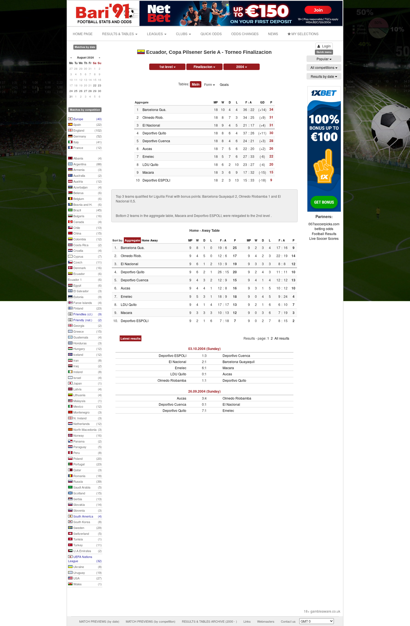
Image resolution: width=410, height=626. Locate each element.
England (87, 130)
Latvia (87, 389)
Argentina (87, 164)
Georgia (87, 325)
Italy (87, 142)
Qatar (87, 470)
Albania (87, 158)
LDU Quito (150, 164)
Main (195, 84)
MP (216, 102)
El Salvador (87, 291)
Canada (87, 221)
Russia (87, 481)
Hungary (87, 348)
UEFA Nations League (85, 558)
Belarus (87, 192)
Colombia (87, 239)
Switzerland (87, 533)
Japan (87, 383)
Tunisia (87, 539)
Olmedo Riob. (153, 117)
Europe (87, 119)
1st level (166, 66)
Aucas (147, 148)
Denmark (87, 267)
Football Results (324, 233)
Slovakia (87, 504)
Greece (87, 331)
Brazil (87, 210)
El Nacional (151, 125)
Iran (87, 360)
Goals (224, 84)
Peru (87, 452)
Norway (87, 435)
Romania (87, 475)
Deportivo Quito (154, 132)
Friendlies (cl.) (87, 314)
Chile (87, 227)
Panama (87, 441)
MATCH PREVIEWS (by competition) (150, 621)
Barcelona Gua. (154, 109)
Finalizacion (203, 66)
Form (208, 84)
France (87, 147)
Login (326, 45)
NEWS (273, 33)
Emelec (148, 156)
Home (145, 240)
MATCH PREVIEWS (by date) (99, 621)
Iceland (87, 354)
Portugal (87, 464)
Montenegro (87, 412)
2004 (240, 66)
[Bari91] (103, 12)
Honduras (87, 343)
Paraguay (87, 446)
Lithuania (87, 395)
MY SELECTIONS (305, 33)
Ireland (87, 371)
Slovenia (87, 510)
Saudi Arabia (87, 487)
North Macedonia (87, 429)
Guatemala (87, 337)
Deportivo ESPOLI (156, 180)
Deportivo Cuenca (156, 140)
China (87, 233)
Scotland (87, 493)
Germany (87, 136)
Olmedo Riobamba (172, 380)
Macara (148, 172)
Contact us (288, 621)
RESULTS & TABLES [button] (118, 33)
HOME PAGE (83, 33)
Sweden (87, 527)
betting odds (324, 228)
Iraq (87, 366)
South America (87, 516)
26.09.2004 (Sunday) (204, 391)
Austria (87, 181)
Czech (87, 262)
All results (281, 338)
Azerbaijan (87, 187)
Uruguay (87, 572)
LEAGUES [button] (155, 33)
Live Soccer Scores (324, 238)
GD (262, 102)
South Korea (87, 521)
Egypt (87, 285)
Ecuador (87, 273)
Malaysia (87, 400)
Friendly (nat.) (87, 320)
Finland (87, 308)
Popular (323, 58)
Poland (87, 458)
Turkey (87, 545)
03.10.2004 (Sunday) (204, 348)
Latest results (130, 338)
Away (154, 240)
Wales (87, 584)
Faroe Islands (87, 302)
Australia (87, 175)
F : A (248, 102)
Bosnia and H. (87, 204)
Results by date (323, 76)
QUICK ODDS (211, 33)
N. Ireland (87, 418)
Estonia (87, 296)
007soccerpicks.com (323, 223)
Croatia (87, 250)
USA (87, 578)
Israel (87, 377)
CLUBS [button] (182, 33)
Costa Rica (87, 245)
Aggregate (132, 240)
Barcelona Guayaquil (239, 361)
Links (247, 621)
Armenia (87, 169)
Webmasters (265, 621)
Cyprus (87, 256)
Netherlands (87, 423)
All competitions (322, 67)
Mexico (87, 406)
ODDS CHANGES (245, 33)
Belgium (87, 198)
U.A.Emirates (87, 550)
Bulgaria (87, 216)
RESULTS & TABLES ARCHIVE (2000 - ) (209, 621)
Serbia (87, 499)
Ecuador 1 (85, 279)
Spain (87, 124)
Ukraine (87, 566)
